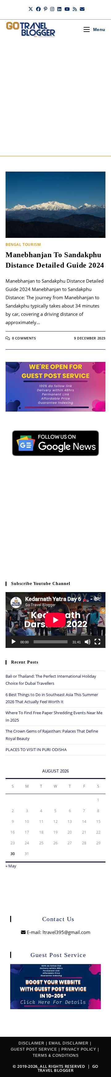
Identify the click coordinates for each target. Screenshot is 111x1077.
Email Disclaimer (68, 1043)
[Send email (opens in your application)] (81, 9)
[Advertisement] (55, 97)
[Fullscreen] (97, 642)
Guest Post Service (34, 1049)
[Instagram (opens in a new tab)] (52, 9)
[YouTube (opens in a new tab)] (67, 9)
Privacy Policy (78, 1049)
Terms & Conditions (56, 1055)
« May (11, 866)
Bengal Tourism (23, 244)
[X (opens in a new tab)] (31, 9)
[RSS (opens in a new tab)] (74, 9)
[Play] (13, 642)
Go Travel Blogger (68, 1068)
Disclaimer (31, 1043)
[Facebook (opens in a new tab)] (38, 9)
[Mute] (87, 642)
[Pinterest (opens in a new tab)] (45, 9)
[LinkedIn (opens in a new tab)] (59, 9)
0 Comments (24, 338)
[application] (55, 620)
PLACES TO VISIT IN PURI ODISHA (36, 749)
